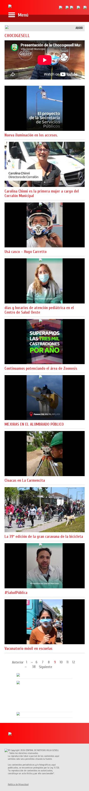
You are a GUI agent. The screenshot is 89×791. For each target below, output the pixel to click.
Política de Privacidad (18, 784)
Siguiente (45, 667)
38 (34, 666)
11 (67, 662)
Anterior (18, 662)
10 (61, 662)
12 (73, 662)
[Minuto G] (10, 5)
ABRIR (79, 28)
